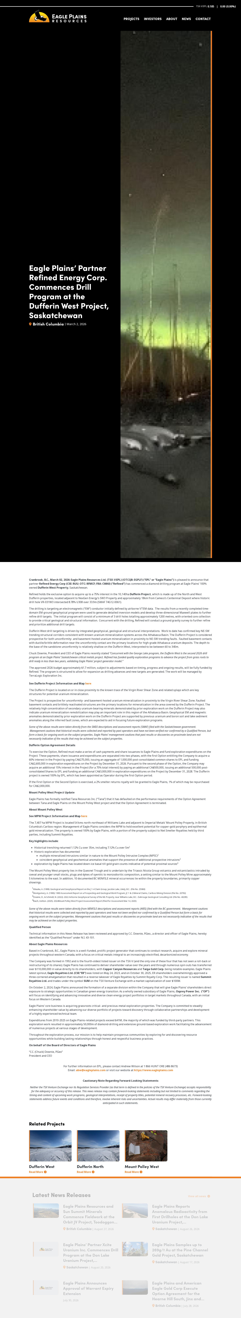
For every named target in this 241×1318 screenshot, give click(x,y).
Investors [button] (153, 18)
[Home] (57, 16)
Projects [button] (131, 18)
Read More (36, 1172)
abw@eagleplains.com (91, 1070)
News (186, 18)
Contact (203, 18)
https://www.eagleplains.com (153, 1070)
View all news (197, 1196)
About (171, 18)
